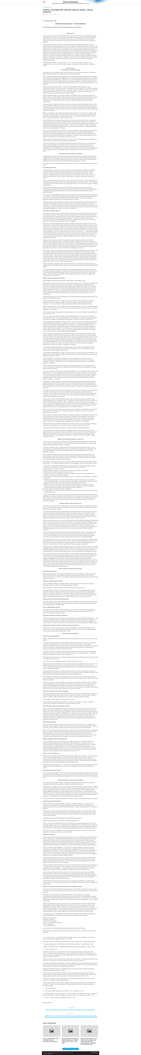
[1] (47, 42)
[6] (81, 674)
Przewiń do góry (94, 1052)
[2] (55, 88)
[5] (58, 658)
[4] (71, 648)
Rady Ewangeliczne (47, 7)
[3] (70, 505)
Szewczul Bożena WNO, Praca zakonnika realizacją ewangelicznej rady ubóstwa (51, 1040)
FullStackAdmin (50, 1053)
